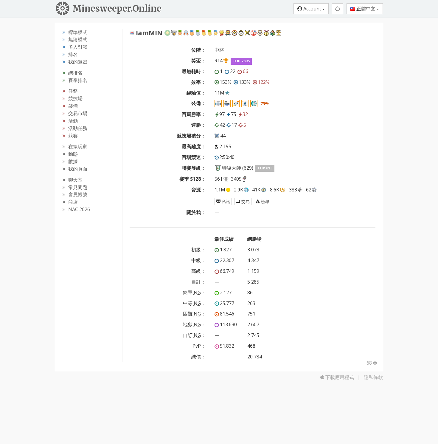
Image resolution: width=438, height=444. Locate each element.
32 (245, 114)
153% (226, 82)
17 (234, 125)
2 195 (225, 146)
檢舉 (264, 201)
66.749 (227, 271)
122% (264, 82)
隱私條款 (373, 377)
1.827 (226, 249)
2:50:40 (226, 157)
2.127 (226, 292)
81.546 (227, 313)
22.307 (227, 260)
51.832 (227, 346)
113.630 (228, 324)
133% (245, 82)
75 (233, 114)
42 (222, 125)
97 (222, 114)
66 (245, 71)
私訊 (225, 201)
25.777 (227, 303)
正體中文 (366, 8)
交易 (245, 201)
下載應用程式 (339, 377)
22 (232, 71)
